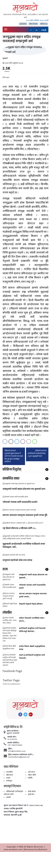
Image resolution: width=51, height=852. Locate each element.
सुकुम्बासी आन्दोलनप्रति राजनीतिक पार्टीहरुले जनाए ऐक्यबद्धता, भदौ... (24, 545)
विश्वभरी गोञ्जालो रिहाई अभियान (31, 604)
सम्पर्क (8, 797)
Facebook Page (12, 671)
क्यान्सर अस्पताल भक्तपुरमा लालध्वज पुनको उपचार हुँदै (25, 515)
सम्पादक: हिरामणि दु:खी (13, 815)
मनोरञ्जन (9, 780)
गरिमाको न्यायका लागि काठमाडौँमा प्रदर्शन (20, 502)
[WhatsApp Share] (34, 441)
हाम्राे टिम (31, 794)
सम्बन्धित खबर (11, 478)
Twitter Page (11, 680)
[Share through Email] (28, 441)
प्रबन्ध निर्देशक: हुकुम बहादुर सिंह (15, 812)
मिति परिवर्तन (33, 24)
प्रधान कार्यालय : (13, 731)
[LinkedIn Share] (16, 441)
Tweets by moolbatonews (11, 684)
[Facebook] (20, 714)
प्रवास (8, 778)
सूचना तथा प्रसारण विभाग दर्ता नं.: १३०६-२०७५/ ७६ (23, 805)
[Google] (30, 714)
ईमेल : (10, 749)
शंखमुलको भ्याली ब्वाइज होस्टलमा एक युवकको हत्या (24, 489)
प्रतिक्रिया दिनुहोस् (12, 469)
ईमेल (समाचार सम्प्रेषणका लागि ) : (21, 755)
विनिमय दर (43, 24)
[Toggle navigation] (6, 29)
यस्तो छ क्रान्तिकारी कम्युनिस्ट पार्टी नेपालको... (32, 657)
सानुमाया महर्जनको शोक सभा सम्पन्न (17, 560)
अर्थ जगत (31, 772)
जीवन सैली (32, 775)
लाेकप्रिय (7, 612)
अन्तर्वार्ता (9, 772)
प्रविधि (30, 778)
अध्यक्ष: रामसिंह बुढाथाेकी (13, 809)
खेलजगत (9, 775)
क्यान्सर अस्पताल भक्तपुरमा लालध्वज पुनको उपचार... (33, 595)
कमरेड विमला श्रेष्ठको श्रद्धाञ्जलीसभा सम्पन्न (32, 648)
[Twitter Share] (11, 441)
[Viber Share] (22, 441)
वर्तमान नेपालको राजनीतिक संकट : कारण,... (32, 619)
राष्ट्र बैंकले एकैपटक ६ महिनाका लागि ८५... (20, 528)
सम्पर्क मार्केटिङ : (13, 743)
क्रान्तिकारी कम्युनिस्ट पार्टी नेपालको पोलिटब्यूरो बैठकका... (32, 630)
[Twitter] (25, 714)
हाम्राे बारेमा (23, 24)
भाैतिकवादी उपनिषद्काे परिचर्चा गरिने (13, 793)
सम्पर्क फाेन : (12, 737)
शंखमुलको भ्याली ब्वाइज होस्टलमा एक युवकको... (33, 576)
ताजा (5, 569)
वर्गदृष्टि (43, 30)
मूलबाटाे (5, 58)
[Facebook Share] (5, 441)
